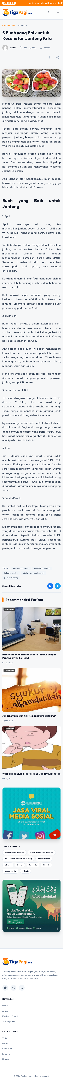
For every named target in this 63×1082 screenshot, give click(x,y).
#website (33, 865)
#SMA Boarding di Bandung (41, 852)
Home (5, 1005)
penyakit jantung (11, 578)
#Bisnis (25, 871)
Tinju (4, 1038)
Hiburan (6, 1059)
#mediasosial (10, 871)
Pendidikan (7, 1048)
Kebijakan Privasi (10, 1016)
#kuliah (46, 865)
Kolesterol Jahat (11, 573)
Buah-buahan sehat (21, 568)
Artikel (5, 1011)
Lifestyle (6, 1054)
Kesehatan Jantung (42, 568)
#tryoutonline (44, 859)
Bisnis (5, 1043)
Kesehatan (8, 25)
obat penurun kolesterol (33, 573)
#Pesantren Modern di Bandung (18, 859)
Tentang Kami (8, 1021)
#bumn (8, 865)
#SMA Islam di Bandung (14, 852)
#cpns (20, 865)
